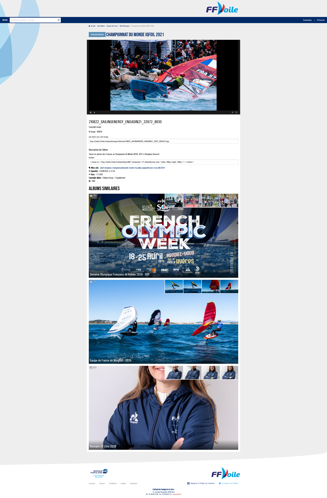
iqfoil (102, 168)
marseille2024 (159, 168)
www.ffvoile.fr (177, 494)
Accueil (93, 26)
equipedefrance (147, 168)
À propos (92, 483)
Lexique (123, 483)
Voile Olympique (124, 26)
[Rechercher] (59, 20)
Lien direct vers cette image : (99, 137)
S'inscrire (321, 20)
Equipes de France (112, 26)
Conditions (113, 483)
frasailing (138, 168)
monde (131, 168)
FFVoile (222, 8)
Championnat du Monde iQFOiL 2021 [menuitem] (142, 26)
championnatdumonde (120, 168)
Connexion (307, 20)
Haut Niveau (101, 26)
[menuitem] (92, 26)
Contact (102, 483)
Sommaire (133, 483)
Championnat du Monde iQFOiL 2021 (135, 35)
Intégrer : (92, 157)
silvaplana (108, 168)
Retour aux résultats (97, 35)
